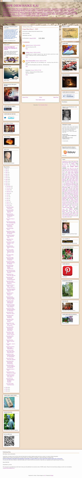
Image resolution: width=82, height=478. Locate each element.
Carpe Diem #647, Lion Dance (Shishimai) (10, 316)
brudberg (27, 52)
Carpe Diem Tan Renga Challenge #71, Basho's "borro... (10, 215)
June (7, 196)
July (7, 195)
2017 (6, 181)
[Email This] (39, 38)
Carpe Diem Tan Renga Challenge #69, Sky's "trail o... (10, 298)
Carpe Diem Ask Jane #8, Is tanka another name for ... (10, 271)
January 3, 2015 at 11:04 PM (35, 52)
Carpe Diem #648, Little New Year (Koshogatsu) (10, 301)
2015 (6, 184)
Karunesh (71, 188)
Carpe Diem (74, 166)
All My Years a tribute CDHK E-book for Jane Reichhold (61, 18)
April (7, 200)
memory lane (72, 211)
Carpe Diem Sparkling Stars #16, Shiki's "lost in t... (10, 290)
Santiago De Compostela (67, 197)
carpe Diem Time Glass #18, (9, 240)
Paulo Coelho (67, 194)
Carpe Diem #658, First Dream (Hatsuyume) (10, 225)
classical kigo (65, 207)
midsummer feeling (66, 212)
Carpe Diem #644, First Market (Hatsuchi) (10, 337)
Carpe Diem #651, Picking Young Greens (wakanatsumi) (10, 267)
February (8, 203)
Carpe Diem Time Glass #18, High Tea (10, 275)
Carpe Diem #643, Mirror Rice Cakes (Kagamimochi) (10, 351)
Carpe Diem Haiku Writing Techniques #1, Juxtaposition (10, 355)
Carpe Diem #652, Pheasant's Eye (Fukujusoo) (10, 258)
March (7, 202)
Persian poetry (75, 194)
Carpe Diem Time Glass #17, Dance (10, 313)
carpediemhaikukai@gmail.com (8, 468)
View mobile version (40, 99)
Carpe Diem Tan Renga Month (71, 176)
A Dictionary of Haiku (66, 161)
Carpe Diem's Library (34, 18)
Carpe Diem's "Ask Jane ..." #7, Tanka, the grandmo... (10, 324)
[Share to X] (41, 38)
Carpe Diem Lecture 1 (13, 18)
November (8, 188)
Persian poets (68, 195)
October (8, 189)
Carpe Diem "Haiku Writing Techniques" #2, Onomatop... (10, 309)
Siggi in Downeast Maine (30, 60)
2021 (6, 174)
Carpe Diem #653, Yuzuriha (10, 255)
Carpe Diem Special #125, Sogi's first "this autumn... (10, 375)
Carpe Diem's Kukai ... (45, 18)
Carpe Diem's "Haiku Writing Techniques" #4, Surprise (10, 232)
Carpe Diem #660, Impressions (10, 208)
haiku (70, 209)
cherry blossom (65, 205)
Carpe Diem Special (73, 173)
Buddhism (64, 166)
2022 (6, 172)
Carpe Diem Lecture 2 (24, 18)
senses (68, 216)
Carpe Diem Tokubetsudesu (72, 180)
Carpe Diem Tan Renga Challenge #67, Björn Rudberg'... (10, 380)
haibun (74, 207)
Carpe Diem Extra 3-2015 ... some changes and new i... (11, 286)
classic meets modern (70, 206)
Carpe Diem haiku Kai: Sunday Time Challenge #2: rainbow (10, 48)
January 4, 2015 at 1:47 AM (41, 60)
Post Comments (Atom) (43, 104)
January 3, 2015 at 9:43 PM (35, 45)
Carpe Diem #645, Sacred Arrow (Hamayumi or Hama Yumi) (10, 329)
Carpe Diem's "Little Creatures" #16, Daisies (10, 243)
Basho (72, 163)
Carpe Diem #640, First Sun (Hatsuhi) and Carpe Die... (10, 366)
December (8, 186)
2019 (6, 177)
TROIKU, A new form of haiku (9, 20)
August (8, 193)
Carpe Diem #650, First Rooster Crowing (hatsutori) (10, 278)
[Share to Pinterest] (44, 38)
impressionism (65, 210)
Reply (27, 48)
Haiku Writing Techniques (71, 184)
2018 (6, 179)
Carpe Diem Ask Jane (71, 168)
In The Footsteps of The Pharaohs (70, 185)
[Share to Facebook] (42, 38)
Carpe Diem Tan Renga (70, 174)
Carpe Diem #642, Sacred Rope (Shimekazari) (10, 362)
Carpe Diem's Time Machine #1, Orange (11, 372)
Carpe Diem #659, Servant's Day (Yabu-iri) (10, 211)
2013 (6, 389)
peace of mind (73, 214)
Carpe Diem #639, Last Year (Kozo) (10, 384)
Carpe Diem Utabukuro (68, 181)
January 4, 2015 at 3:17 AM (36, 70)
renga (63, 216)
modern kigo (75, 212)
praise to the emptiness (66, 215)
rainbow (74, 215)
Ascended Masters (74, 162)
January (8, 205)
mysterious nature (69, 213)
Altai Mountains (65, 162)
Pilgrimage (76, 195)
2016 (6, 183)
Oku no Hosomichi (74, 193)
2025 (6, 168)
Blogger (51, 475)
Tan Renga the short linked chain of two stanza (47, 20)
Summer (71, 198)
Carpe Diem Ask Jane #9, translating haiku (10, 222)
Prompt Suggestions (31, 22)
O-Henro (66, 193)
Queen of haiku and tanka (70, 196)
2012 (6, 390)
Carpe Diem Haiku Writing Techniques (70, 169)
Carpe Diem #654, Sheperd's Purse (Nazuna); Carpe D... (10, 251)
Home (5, 18)
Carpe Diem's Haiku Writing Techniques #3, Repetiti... (10, 262)
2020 (6, 175)
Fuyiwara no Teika (69, 182)
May (7, 198)
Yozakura (70, 202)
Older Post (55, 97)
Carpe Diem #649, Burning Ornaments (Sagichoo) (10, 282)
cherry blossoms (75, 205)
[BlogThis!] (40, 38)
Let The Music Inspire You (72, 191)
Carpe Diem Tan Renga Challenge (70, 175)
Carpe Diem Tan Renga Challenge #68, (10, 341)
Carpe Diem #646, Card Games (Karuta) (10, 320)
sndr (44, 475)
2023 (6, 170)
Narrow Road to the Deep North (71, 192)
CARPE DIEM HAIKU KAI (21, 5)
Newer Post (25, 97)
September (8, 191)
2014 (6, 387)
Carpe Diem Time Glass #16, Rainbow (10, 359)
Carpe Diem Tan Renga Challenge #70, (10, 247)
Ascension (66, 163)
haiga (63, 209)
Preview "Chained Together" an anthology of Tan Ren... (14, 22)
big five (74, 204)
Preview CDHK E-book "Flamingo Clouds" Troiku (27, 20)
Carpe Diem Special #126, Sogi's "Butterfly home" (10, 347)
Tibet (70, 200)
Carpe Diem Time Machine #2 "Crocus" (9, 294)
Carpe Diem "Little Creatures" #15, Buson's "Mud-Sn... (10, 333)
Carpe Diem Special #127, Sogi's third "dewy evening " (10, 305)
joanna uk (28, 45)
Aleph (75, 161)
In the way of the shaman (69, 186)
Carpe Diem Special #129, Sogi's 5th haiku (10, 236)
